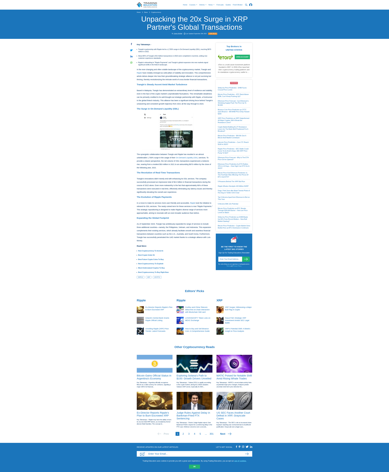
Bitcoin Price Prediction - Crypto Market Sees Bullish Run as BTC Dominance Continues (234, 227)
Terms (228, 266)
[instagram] (243, 446)
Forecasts (220, 5)
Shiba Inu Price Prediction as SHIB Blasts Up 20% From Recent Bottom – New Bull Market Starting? (233, 219)
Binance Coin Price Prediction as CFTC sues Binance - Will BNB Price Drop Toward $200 (233, 112)
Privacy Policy (237, 266)
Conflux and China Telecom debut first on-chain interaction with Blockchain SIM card (197, 309)
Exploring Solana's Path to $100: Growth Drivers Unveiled (194, 377)
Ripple (139, 73)
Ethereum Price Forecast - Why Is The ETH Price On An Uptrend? (233, 159)
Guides (228, 5)
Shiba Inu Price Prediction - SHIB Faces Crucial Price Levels (232, 89)
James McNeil (178, 33)
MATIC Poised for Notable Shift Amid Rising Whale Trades (234, 377)
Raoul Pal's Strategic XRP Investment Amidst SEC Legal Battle (237, 320)
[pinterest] (239, 446)
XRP (148, 277)
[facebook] (236, 446)
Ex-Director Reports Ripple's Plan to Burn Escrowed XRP (153, 414)
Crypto (157, 277)
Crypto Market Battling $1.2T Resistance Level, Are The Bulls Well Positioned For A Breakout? (233, 129)
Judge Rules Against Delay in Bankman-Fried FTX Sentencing (193, 415)
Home (185, 5)
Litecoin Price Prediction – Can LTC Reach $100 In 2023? (233, 143)
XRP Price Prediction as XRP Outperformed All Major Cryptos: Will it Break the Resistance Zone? (233, 120)
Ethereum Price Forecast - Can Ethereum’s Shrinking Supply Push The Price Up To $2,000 (233, 103)
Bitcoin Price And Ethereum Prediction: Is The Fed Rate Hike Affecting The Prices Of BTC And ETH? (233, 175)
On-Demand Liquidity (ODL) (187, 158)
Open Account (242, 57)
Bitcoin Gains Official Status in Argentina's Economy (154, 377)
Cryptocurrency (156, 12)
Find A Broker (238, 5)
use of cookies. (240, 461)
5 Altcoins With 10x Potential (228, 204)
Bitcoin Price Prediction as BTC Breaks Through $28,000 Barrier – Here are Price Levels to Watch (233, 210)
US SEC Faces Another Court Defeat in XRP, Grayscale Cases (233, 415)
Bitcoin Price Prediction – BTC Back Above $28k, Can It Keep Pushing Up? (233, 95)
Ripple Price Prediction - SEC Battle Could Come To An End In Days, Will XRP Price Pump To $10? (233, 151)
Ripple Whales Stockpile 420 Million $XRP (233, 186)
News (146, 12)
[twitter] (247, 446)
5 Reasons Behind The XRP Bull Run (231, 181)
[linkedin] (251, 446)
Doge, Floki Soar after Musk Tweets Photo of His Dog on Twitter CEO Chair (234, 192)
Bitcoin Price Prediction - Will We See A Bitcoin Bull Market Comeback (232, 137)
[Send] (246, 259)
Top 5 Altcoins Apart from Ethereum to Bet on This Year (234, 198)
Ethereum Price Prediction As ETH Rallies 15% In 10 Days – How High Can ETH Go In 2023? (234, 166)
